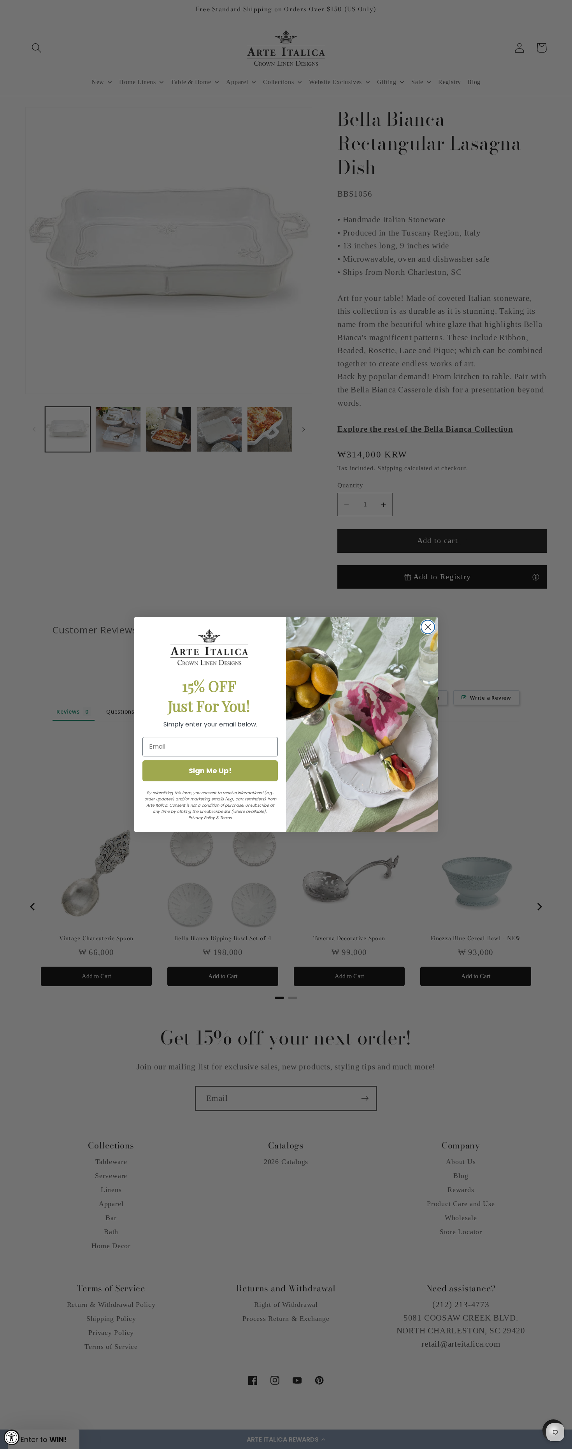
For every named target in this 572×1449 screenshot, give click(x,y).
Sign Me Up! (210, 770)
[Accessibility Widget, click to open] (11, 1437)
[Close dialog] (428, 627)
